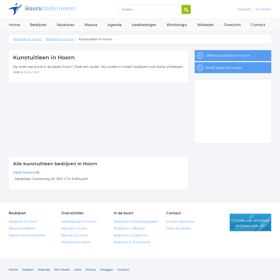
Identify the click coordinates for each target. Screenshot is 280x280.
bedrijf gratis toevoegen (224, 68)
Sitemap (44, 269)
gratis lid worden (250, 222)
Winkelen (205, 25)
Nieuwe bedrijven (22, 228)
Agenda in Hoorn (74, 228)
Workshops (176, 25)
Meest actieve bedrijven (27, 235)
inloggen (244, 9)
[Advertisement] (98, 119)
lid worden (263, 9)
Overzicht (232, 25)
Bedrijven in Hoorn (63, 9)
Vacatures (65, 25)
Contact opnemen (180, 222)
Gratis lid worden (178, 228)
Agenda (115, 25)
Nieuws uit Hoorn (74, 235)
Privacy (91, 269)
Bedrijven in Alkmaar (129, 228)
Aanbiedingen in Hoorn (78, 222)
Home (14, 25)
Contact (258, 25)
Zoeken (27, 269)
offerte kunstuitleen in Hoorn (228, 56)
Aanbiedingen (144, 25)
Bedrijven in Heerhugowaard (136, 222)
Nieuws (91, 25)
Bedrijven (38, 25)
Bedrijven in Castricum (131, 235)
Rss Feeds (62, 269)
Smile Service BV (26, 172)
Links (77, 269)
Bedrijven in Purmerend (132, 242)
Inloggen (106, 269)
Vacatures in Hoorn (75, 242)
